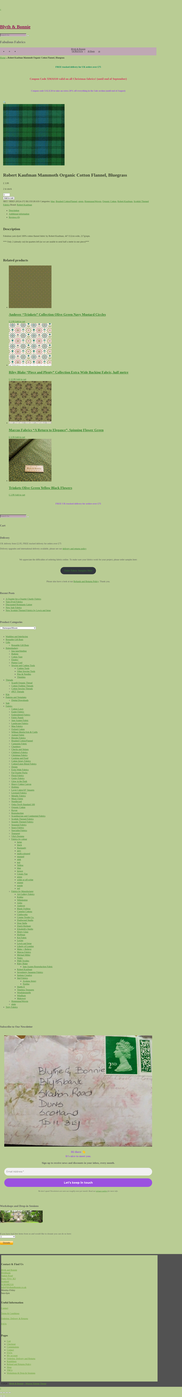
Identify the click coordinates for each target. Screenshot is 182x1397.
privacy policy (101, 1191)
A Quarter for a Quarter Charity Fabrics (23, 599)
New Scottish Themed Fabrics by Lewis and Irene (28, 610)
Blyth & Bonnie (15, 26)
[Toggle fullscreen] (4, 1392)
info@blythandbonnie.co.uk (13, 1287)
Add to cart (8, 198)
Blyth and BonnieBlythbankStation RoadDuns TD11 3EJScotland (9, 1276)
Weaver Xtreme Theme (35, 1383)
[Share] (7, 1392)
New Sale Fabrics (14, 607)
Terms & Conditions (10, 1313)
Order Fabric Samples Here (78, 570)
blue (53, 201)
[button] (4, 102)
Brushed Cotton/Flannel (66, 201)
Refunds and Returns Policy (86, 581)
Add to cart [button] (20, 321)
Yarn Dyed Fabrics (14, 602)
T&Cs (9, 1370)
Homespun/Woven (92, 201)
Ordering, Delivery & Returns (14, 1318)
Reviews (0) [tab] (14, 217)
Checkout (11, 1344)
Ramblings (11, 1361)
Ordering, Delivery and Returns (21, 1358)
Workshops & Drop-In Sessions (21, 1373)
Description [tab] (14, 210)
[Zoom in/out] (1, 1392)
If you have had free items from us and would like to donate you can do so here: (35, 1234)
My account (12, 1355)
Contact (4, 1308)
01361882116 (7, 1284)
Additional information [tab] (19, 214)
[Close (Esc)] (10, 1392)
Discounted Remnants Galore (19, 604)
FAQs (80, 51)
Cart (9, 1341)
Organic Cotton (109, 201)
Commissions (13, 1347)
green (80, 201)
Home (3, 58)
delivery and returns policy (74, 548)
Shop (9, 1367)
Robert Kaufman (125, 201)
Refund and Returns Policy (19, 1364)
